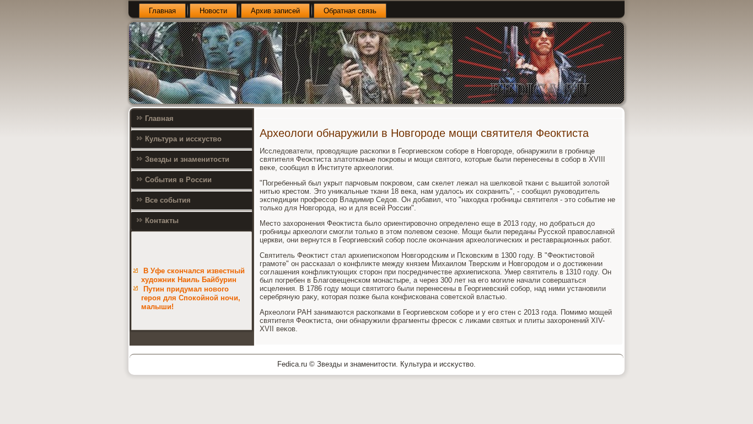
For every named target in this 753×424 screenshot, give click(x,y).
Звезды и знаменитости (187, 159)
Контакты (162, 220)
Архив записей (275, 11)
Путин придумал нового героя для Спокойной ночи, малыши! (190, 298)
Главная (162, 11)
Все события (168, 200)
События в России (178, 180)
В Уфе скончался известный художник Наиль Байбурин (193, 275)
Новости (213, 11)
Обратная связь (350, 11)
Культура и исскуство (183, 139)
